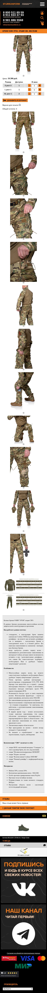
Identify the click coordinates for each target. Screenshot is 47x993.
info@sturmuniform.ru (11, 25)
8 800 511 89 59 (13, 12)
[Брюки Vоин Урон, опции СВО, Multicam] (23, 56)
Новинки (6, 816)
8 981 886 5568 (13, 20)
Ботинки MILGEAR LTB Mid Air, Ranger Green (16, 838)
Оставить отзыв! (23, 855)
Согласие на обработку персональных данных (23, 953)
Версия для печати (10, 105)
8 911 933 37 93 (13, 15)
